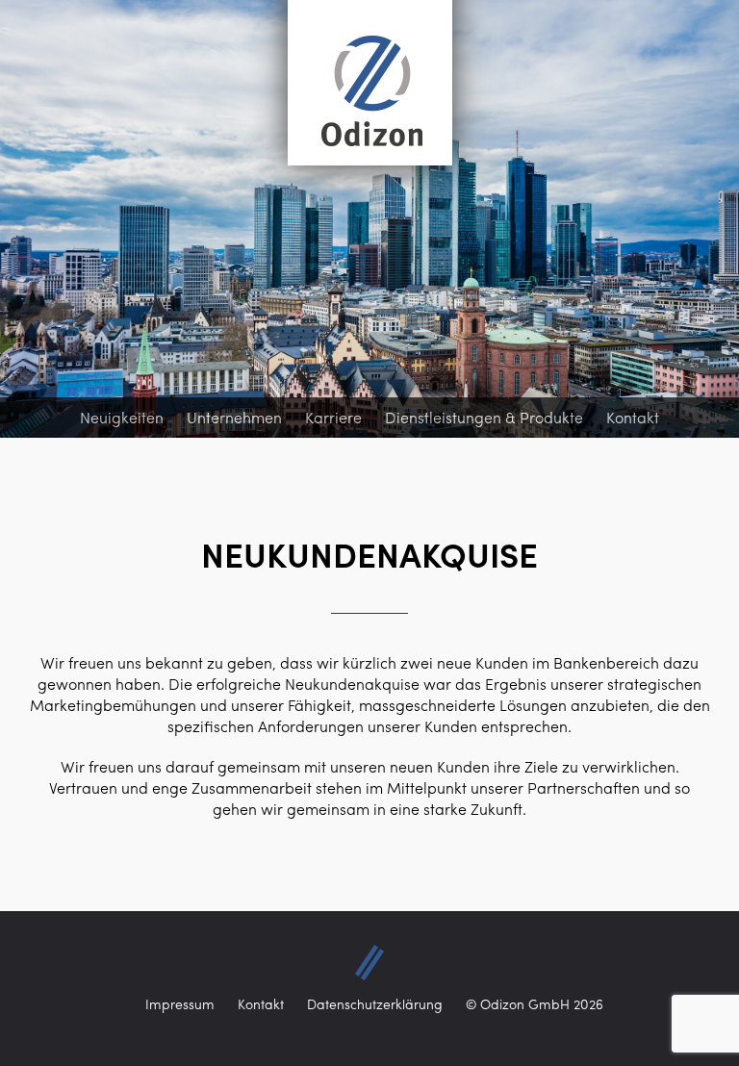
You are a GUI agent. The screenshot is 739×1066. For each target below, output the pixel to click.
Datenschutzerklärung (375, 1003)
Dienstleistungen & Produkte (484, 417)
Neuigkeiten (122, 417)
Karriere (333, 417)
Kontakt (632, 417)
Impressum (180, 1003)
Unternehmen (234, 417)
